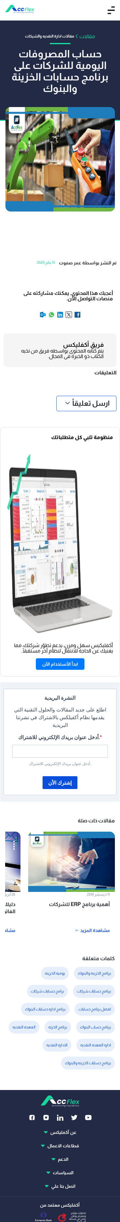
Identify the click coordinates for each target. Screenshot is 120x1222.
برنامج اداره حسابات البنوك (45, 1009)
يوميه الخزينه (55, 973)
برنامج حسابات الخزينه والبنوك (88, 1063)
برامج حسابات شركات (47, 991)
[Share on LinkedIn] (59, 317)
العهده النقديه (24, 1027)
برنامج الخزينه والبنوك (94, 973)
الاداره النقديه (57, 1045)
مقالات (87, 36)
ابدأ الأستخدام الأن (60, 664)
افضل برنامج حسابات (94, 1009)
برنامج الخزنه (57, 1027)
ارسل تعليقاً (91, 403)
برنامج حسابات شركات (94, 991)
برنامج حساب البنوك (95, 1027)
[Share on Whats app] (51, 317)
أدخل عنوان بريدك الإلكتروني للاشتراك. (59, 737)
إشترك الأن (60, 783)
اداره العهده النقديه (95, 1045)
